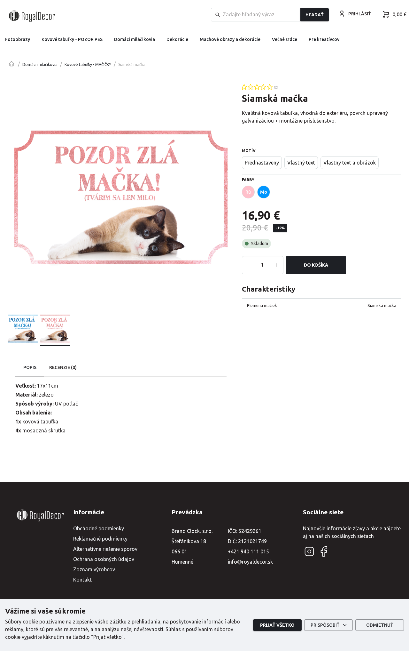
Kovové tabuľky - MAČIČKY (88, 64)
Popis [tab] (29, 367)
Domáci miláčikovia (40, 64)
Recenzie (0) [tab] (63, 367)
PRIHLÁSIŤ (359, 13)
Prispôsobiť (325, 625)
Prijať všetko (277, 625)
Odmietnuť (379, 625)
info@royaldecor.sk (250, 562)
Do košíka (316, 265)
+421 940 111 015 (248, 551)
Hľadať (314, 14)
